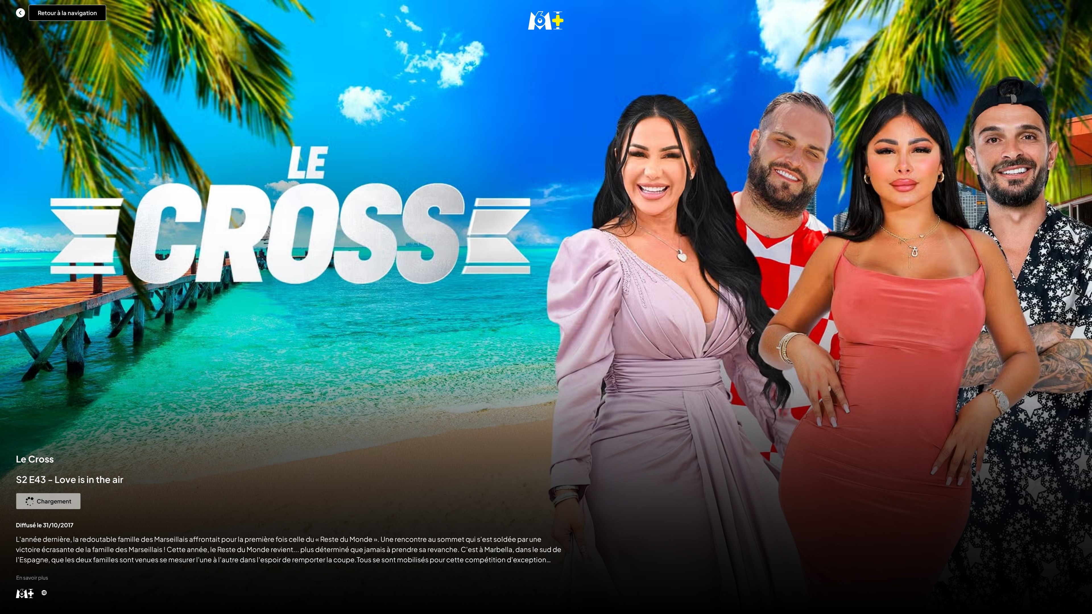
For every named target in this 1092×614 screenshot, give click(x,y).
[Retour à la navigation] (20, 12)
